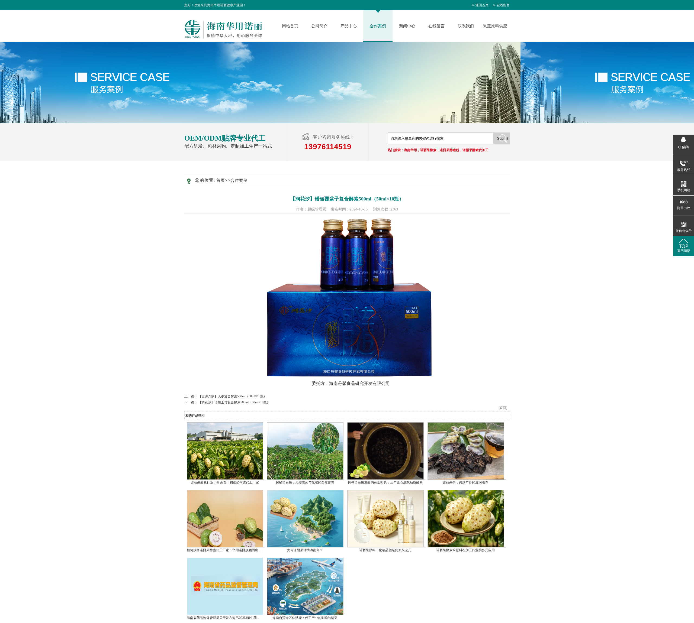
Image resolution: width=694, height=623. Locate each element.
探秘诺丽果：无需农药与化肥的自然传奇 (305, 482)
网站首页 (290, 26)
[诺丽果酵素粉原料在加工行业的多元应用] (466, 546)
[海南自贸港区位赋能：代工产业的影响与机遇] (305, 614)
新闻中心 (407, 26)
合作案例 (378, 26)
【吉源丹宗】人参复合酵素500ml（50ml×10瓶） (232, 396)
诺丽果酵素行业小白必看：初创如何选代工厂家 (225, 482)
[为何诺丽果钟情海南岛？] (305, 546)
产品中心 (348, 26)
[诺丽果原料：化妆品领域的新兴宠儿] (385, 546)
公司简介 (319, 26)
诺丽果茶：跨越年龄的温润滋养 (465, 482)
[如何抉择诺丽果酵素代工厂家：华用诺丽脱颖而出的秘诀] (225, 546)
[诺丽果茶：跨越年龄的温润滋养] (466, 479)
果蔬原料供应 (495, 26)
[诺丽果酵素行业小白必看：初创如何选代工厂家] (225, 479)
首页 (220, 180)
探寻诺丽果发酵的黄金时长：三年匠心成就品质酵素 (385, 482)
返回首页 (482, 5)
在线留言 (503, 5)
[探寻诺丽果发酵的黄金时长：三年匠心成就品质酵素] (385, 479)
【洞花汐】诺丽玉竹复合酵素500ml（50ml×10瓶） (234, 402)
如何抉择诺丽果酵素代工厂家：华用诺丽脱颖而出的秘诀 (227, 550)
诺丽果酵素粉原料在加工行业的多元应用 (465, 550)
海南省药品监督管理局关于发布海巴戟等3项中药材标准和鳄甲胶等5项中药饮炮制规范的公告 (253, 618)
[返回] (503, 408)
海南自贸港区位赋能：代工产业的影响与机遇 (305, 618)
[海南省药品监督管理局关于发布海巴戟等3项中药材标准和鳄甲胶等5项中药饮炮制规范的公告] (225, 614)
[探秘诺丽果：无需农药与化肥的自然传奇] (305, 479)
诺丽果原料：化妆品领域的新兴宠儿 (385, 550)
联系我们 (466, 26)
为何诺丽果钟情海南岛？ (305, 550)
